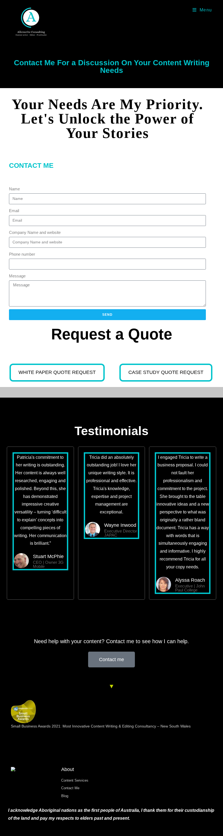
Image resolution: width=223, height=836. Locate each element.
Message (17, 276)
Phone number (22, 254)
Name (14, 189)
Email (14, 210)
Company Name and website (35, 232)
